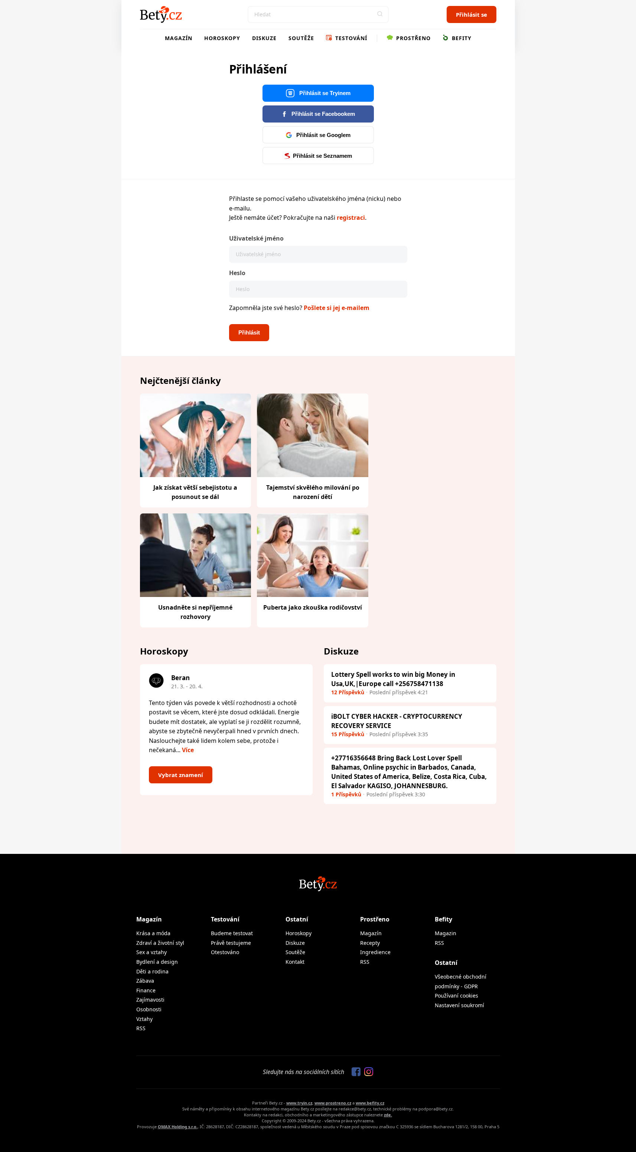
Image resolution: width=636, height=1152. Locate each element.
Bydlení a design (157, 961)
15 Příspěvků (347, 734)
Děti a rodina (152, 971)
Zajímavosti (150, 999)
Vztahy (144, 1018)
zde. (388, 1114)
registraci (351, 217)
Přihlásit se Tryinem (324, 93)
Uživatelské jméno (256, 238)
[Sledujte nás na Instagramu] (367, 1072)
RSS (141, 1028)
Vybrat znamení (180, 775)
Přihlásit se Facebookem (322, 114)
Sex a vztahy (151, 952)
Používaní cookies (456, 995)
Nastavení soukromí (459, 1005)
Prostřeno (412, 38)
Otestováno (225, 952)
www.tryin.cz (299, 1103)
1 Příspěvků (346, 794)
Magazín (178, 38)
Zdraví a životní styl (160, 942)
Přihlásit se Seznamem (322, 156)
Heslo (237, 273)
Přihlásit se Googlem (322, 135)
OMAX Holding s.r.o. (178, 1126)
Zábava (145, 980)
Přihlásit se (471, 14)
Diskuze (264, 38)
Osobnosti (149, 1009)
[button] (380, 14)
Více (188, 750)
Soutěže (301, 38)
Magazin (445, 933)
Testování (350, 38)
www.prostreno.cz (332, 1103)
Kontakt (295, 961)
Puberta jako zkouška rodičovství (312, 607)
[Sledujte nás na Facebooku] (354, 1072)
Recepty (370, 942)
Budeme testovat (232, 933)
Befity (461, 38)
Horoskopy (222, 38)
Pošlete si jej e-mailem (336, 308)
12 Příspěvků (347, 692)
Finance (146, 990)
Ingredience (375, 952)
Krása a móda (153, 933)
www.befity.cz (370, 1103)
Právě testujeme (231, 942)
